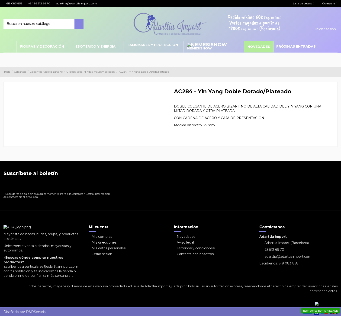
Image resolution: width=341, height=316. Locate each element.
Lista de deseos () (303, 3)
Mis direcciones (104, 242)
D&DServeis (35, 312)
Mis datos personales (108, 248)
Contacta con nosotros (195, 254)
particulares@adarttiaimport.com (51, 266)
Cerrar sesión (102, 254)
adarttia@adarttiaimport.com (76, 3)
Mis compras (102, 237)
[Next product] (336, 72)
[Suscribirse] (105, 185)
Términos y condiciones (196, 248)
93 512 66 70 (274, 250)
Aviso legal (185, 242)
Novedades (186, 237)
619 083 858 (14, 3)
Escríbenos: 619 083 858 (279, 263)
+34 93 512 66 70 (39, 3)
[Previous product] (331, 72)
